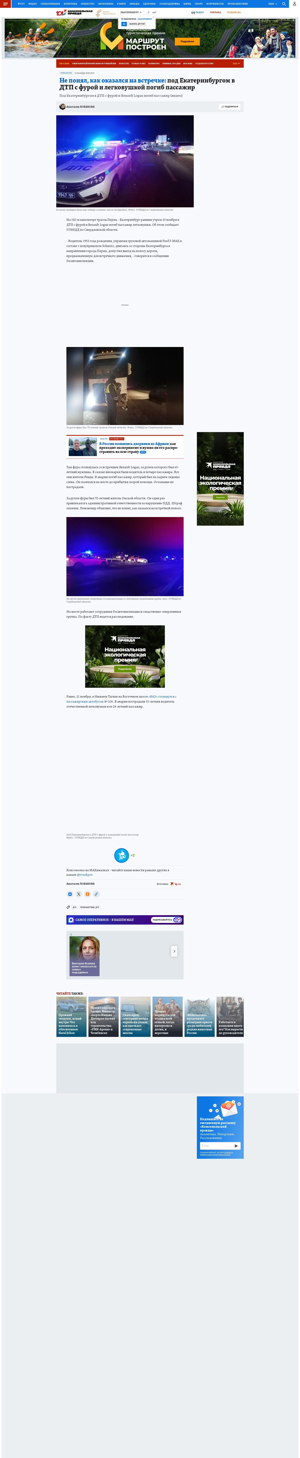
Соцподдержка (169, 3)
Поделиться (231, 106)
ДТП (74, 907)
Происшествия (238, 3)
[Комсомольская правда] (74, 12)
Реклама (215, 12)
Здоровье (149, 3)
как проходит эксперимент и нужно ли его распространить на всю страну (138, 448)
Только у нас (139, 63)
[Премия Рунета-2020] (104, 12)
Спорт (199, 3)
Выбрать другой (137, 24)
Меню (5, 4)
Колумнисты (215, 3)
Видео (32, 3)
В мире (121, 3)
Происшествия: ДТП (89, 907)
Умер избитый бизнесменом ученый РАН (94, 63)
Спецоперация (50, 3)
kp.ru (178, 884)
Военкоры (154, 63)
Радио (200, 12)
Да (124, 24)
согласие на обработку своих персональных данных (216, 1153)
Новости (124, 63)
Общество (87, 3)
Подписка (234, 12)
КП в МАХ (187, 63)
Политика (70, 3)
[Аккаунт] (294, 4)
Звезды (134, 3)
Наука (187, 3)
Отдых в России (204, 63)
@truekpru (85, 874)
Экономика (105, 3)
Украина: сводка (171, 63)
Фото (21, 3)
